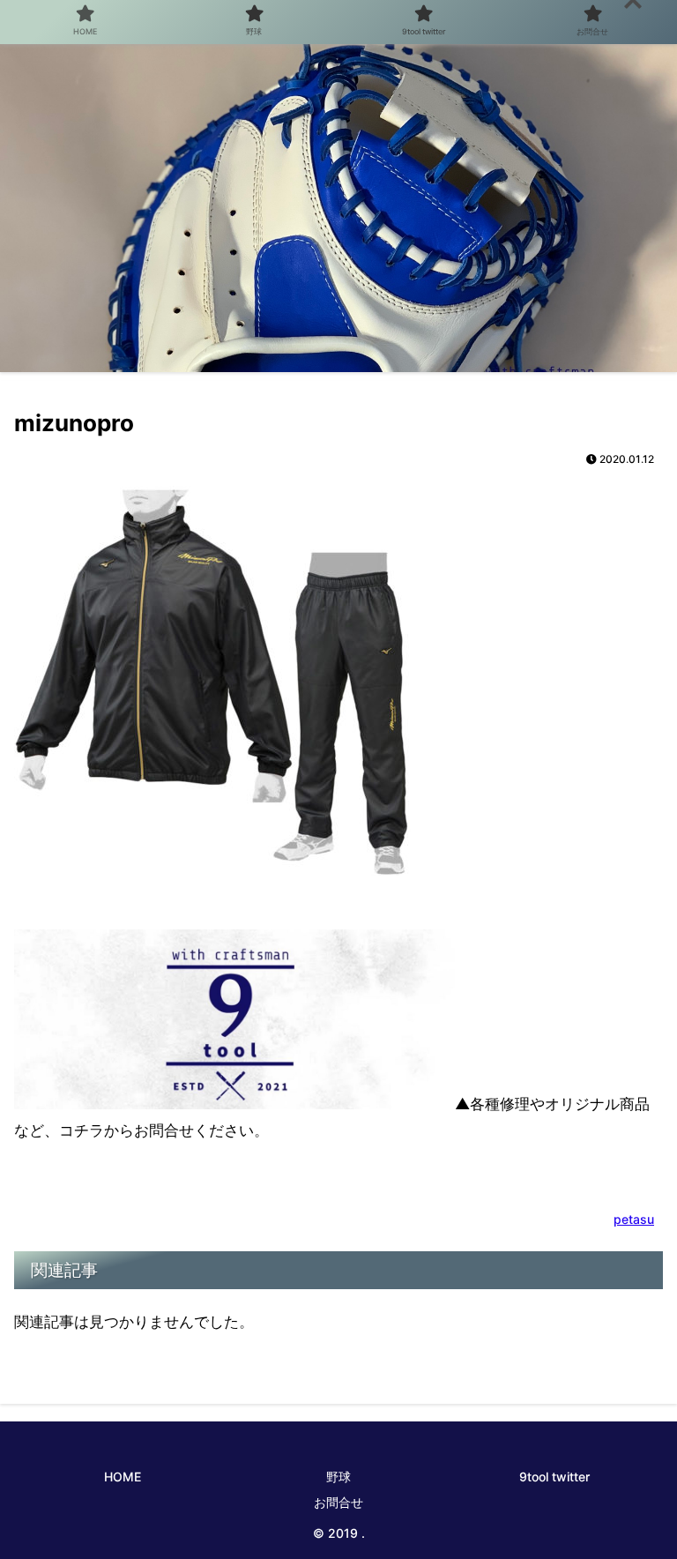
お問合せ (338, 1502)
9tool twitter (554, 1476)
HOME (122, 1476)
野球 (338, 1476)
